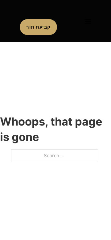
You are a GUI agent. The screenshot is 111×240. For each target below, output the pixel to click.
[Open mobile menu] (88, 21)
